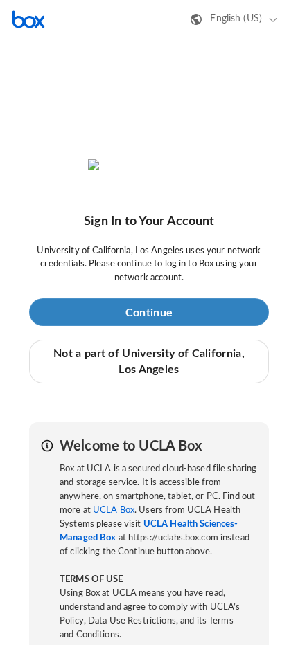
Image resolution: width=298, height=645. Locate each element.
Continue (149, 312)
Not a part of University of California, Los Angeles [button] (149, 361)
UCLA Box (113, 510)
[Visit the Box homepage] (28, 19)
